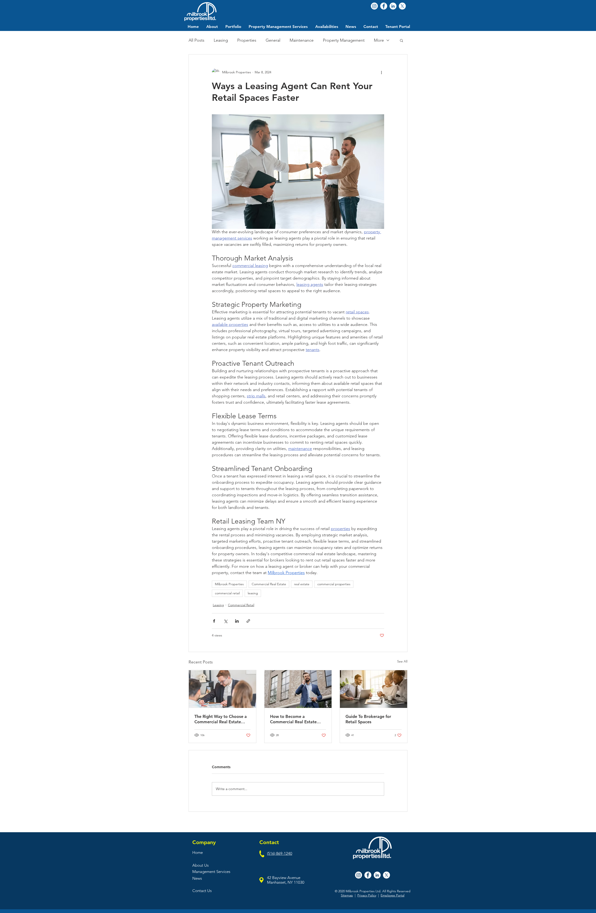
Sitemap (347, 895)
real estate (301, 584)
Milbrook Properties (229, 584)
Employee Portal (392, 895)
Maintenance (302, 40)
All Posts (196, 40)
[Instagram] (374, 6)
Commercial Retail (241, 605)
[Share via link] (248, 621)
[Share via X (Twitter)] (225, 621)
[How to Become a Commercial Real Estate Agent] (298, 689)
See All (402, 661)
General (273, 40)
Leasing (221, 40)
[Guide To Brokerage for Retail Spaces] (373, 689)
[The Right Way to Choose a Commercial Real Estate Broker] (222, 689)
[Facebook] (383, 6)
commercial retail (227, 593)
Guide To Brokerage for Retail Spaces (368, 719)
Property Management (344, 40)
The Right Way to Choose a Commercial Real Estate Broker (220, 719)
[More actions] (381, 72)
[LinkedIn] (392, 6)
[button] (401, 40)
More (379, 40)
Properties (246, 40)
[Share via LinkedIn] (237, 621)
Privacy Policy (366, 895)
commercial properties (333, 584)
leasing (253, 593)
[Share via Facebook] (214, 621)
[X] (402, 6)
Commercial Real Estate (269, 584)
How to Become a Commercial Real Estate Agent (293, 719)
